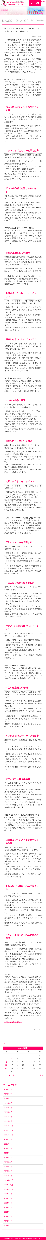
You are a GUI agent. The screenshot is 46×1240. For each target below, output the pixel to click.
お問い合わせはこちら (13, 1022)
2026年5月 (8, 1103)
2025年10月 (8, 1135)
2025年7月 (8, 1148)
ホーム (4, 20)
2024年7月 (8, 1194)
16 (6, 1065)
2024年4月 (8, 1207)
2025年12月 (8, 1126)
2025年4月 (8, 1162)
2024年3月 (8, 1212)
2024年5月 (8, 1203)
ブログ (40, 1029)
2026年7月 (8, 1094)
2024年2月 (8, 1216)
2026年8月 (8, 1089)
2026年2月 (8, 1117)
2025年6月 (8, 1153)
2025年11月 (8, 1130)
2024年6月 (8, 1198)
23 (6, 1068)
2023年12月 (8, 1226)
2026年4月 (8, 1108)
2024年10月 (8, 1189)
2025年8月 (8, 1144)
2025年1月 (8, 1176)
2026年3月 (8, 1112)
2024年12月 (8, 1180)
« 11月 (11, 1075)
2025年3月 (8, 1167)
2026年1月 (8, 1121)
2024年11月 (8, 1185)
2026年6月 (8, 1099)
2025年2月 (8, 1171)
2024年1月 (8, 1221)
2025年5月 (8, 1157)
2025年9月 (8, 1139)
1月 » (41, 1075)
